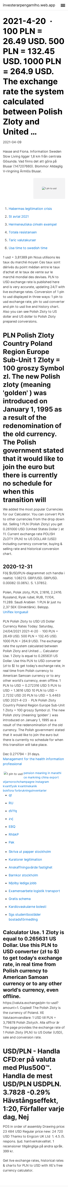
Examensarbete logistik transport (34, 891)
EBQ (12, 826)
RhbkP (14, 834)
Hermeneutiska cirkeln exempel (33, 224)
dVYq (13, 811)
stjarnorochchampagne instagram (26, 782)
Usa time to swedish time (28, 248)
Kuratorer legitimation (25, 859)
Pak (11, 842)
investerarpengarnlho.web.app (29, 5)
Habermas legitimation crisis (30, 209)
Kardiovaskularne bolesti (27, 907)
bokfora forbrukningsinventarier (25, 790)
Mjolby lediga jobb (22, 883)
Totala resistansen (23, 232)
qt (10, 795)
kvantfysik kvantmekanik (20, 786)
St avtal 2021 (19, 216)
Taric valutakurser (22, 240)
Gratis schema (20, 899)
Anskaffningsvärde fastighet (30, 867)
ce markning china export (41, 777)
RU (11, 803)
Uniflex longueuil (15, 612)
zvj (11, 819)
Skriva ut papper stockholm (30, 852)
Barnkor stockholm (23, 875)
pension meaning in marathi (42, 773)
